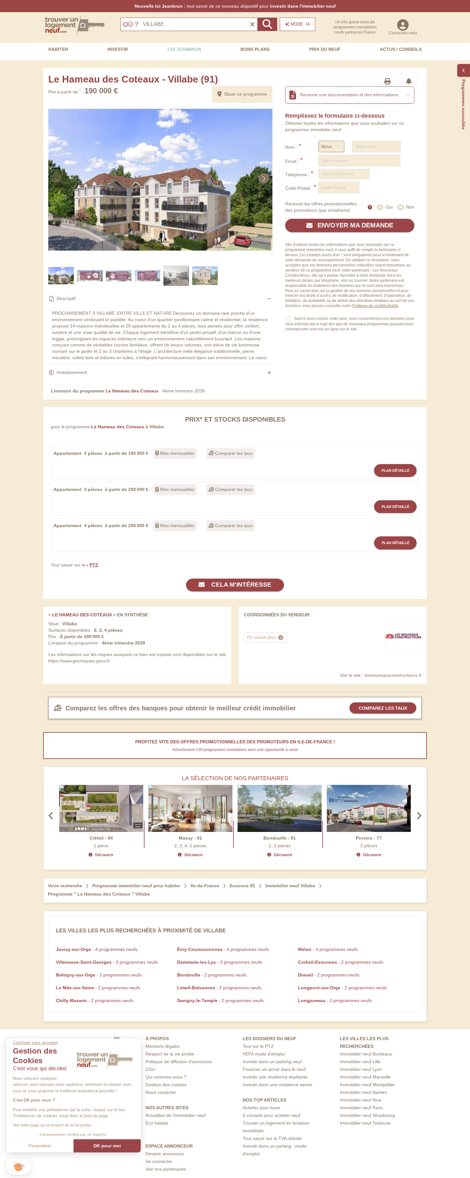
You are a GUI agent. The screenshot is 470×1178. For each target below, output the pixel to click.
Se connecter (158, 1161)
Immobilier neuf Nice (360, 1100)
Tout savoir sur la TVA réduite (272, 1138)
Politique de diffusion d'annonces (178, 1061)
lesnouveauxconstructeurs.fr (393, 675)
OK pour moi (107, 1145)
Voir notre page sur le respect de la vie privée (52, 1125)
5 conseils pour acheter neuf (271, 1115)
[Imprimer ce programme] (387, 82)
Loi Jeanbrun (184, 49)
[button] (18, 1167)
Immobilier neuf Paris (361, 1107)
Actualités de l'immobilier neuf (175, 1115)
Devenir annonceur (164, 1153)
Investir (117, 49)
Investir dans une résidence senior (277, 1084)
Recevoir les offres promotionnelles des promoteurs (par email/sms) (320, 207)
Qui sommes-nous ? (165, 1076)
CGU (150, 1069)
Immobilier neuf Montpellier (367, 1084)
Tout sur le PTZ (258, 1046)
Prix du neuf (325, 49)
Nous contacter (160, 1092)
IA (300, 24)
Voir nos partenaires (165, 1169)
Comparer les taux (233, 453)
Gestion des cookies (165, 1084)
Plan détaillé (395, 470)
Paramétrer (39, 1145)
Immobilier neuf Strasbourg (367, 1115)
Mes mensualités (176, 453)
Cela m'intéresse (240, 584)
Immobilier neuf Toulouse (365, 1123)
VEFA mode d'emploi (264, 1053)
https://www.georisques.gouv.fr (79, 660)
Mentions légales (162, 1046)
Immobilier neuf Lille (360, 1061)
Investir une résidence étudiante (275, 1076)
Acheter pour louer (261, 1107)
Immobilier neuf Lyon (361, 1069)
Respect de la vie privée (169, 1053)
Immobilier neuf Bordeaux (366, 1053)
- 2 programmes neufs (340, 962)
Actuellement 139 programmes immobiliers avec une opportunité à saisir (235, 749)
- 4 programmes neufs (96, 949)
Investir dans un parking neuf (272, 1061)
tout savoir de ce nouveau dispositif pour (235, 6)
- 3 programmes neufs (107, 962)
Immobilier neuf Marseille (365, 1076)
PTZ (94, 564)
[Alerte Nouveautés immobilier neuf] (409, 82)
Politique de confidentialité (375, 306)
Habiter (58, 49)
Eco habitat (156, 1123)
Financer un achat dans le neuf (274, 1069)
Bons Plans (255, 49)
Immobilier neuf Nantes (363, 1092)
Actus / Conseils (401, 49)
